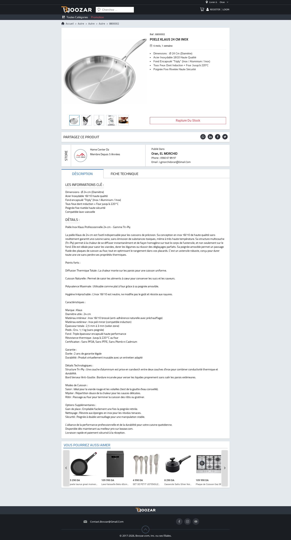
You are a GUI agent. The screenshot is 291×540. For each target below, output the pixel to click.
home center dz (99, 149)
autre (81, 23)
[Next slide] (225, 468)
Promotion (97, 17)
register (215, 9)
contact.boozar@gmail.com (107, 521)
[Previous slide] (66, 468)
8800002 (114, 23)
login (226, 9)
